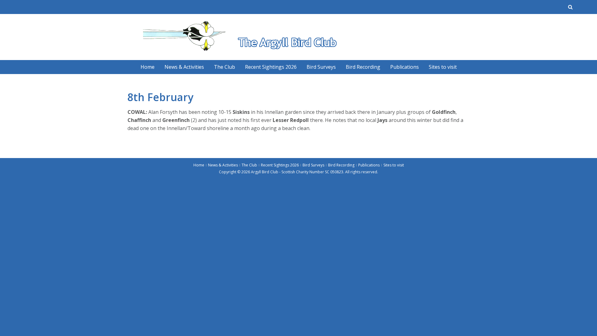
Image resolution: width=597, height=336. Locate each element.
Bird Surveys (321, 66)
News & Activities (184, 66)
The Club (224, 66)
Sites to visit (443, 66)
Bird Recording (363, 66)
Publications (404, 66)
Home (148, 66)
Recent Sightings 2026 (271, 66)
